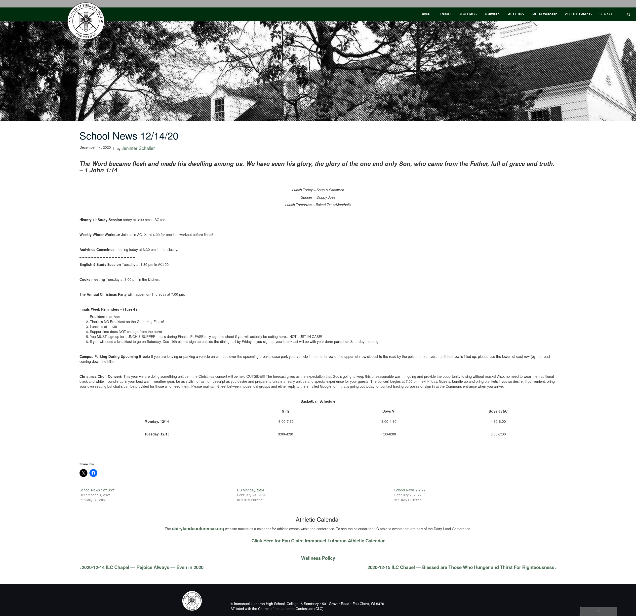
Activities (492, 14)
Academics (468, 14)
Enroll (445, 14)
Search (605, 14)
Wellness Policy (318, 558)
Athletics (516, 14)
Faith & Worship (544, 14)
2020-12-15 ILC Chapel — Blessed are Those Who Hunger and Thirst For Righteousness (460, 567)
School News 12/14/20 (129, 135)
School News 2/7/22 (410, 489)
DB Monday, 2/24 (250, 489)
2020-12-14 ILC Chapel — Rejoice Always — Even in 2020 (142, 567)
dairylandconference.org (198, 528)
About (427, 14)
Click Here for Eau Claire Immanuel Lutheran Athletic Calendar (318, 540)
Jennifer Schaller (138, 148)
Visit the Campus (578, 14)
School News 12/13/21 (97, 489)
